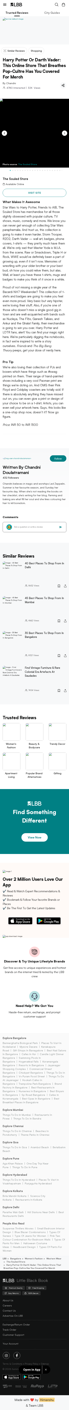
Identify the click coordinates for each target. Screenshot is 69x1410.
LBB (5, 1258)
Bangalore (15, 1258)
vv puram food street (32, 1076)
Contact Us (9, 1310)
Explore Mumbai (13, 1110)
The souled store (15, 1261)
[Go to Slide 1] (10, 170)
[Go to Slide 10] (32, 170)
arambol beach (40, 1147)
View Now (34, 837)
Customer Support (13, 1334)
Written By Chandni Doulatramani (22, 469)
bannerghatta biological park (20, 1042)
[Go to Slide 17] (50, 170)
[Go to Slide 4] (17, 170)
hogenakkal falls (29, 1061)
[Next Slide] (64, 133)
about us (8, 1300)
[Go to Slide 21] (60, 170)
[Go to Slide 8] (27, 170)
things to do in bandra (27, 1118)
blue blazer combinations (30, 1232)
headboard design (24, 1246)
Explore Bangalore (14, 1038)
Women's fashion (34, 1258)
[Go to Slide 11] (35, 170)
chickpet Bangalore (31, 1072)
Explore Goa (10, 1142)
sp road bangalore (33, 1094)
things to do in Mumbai (17, 1114)
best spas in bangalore (36, 1098)
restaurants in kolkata (28, 1199)
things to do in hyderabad (19, 1179)
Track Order (9, 1329)
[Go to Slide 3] (15, 170)
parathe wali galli (13, 1212)
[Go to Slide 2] (12, 170)
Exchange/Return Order (16, 1324)
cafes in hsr (29, 1054)
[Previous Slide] (4, 133)
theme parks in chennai (35, 1134)
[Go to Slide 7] (25, 170)
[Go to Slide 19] (55, 170)
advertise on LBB (13, 1315)
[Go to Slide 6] (22, 170)
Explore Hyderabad (15, 1174)
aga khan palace (13, 1163)
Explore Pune (11, 1158)
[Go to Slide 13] (40, 170)
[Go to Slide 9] (30, 170)
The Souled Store (27, 164)
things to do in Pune (24, 1167)
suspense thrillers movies (18, 1228)
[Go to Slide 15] (45, 170)
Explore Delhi (11, 1207)
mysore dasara (29, 1046)
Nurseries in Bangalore (32, 1091)
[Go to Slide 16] (47, 170)
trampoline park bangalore (35, 1083)
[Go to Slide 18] (52, 170)
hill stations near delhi (41, 1212)
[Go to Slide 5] (20, 170)
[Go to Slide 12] (37, 170)
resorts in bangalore (31, 1065)
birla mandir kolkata (14, 1195)
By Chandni (9, 83)
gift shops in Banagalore (28, 1050)
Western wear (53, 1258)
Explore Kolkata (13, 1191)
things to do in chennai (17, 1131)
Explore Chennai (13, 1126)
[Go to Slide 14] (42, 170)
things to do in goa (15, 1147)
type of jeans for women (30, 1235)
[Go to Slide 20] (57, 170)
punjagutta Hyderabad (38, 1183)
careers (7, 1305)
